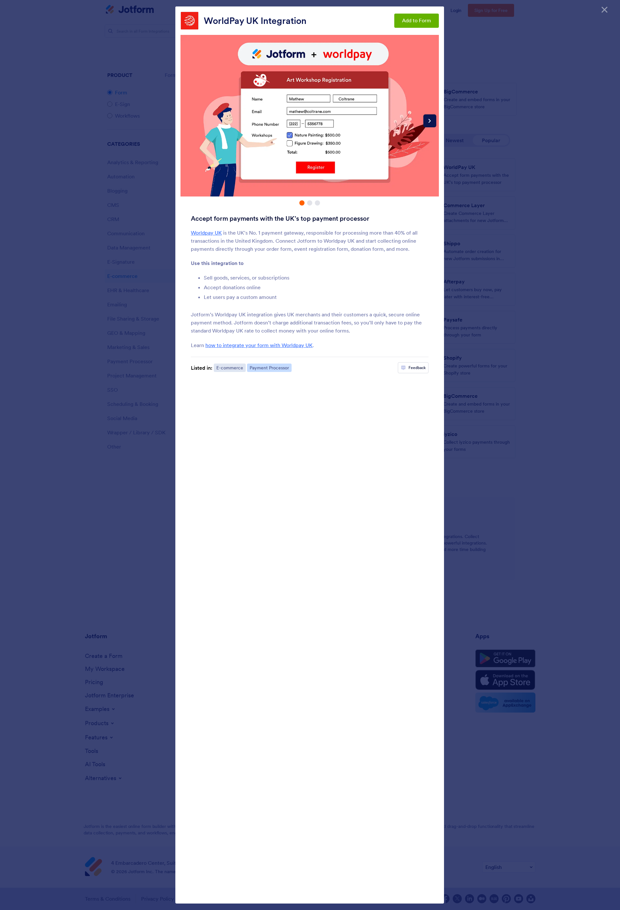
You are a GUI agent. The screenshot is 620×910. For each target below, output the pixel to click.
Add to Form (416, 20)
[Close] (604, 10)
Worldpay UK (206, 232)
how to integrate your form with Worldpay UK (259, 345)
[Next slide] (429, 120)
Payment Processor (269, 368)
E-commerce (229, 368)
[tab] (302, 203)
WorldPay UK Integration (255, 21)
